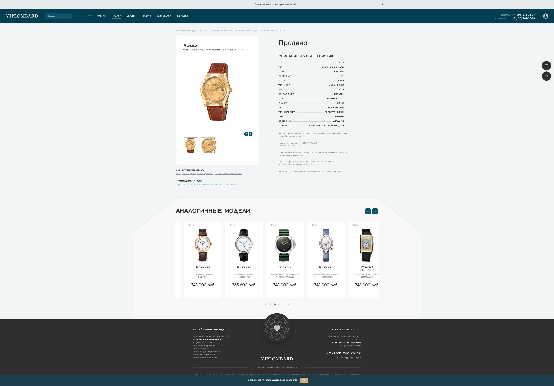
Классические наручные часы (228, 174)
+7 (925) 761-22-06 (523, 18)
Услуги (131, 16)
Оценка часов (217, 185)
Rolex (190, 45)
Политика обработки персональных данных (205, 356)
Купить (195, 294)
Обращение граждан (204, 345)
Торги (196, 348)
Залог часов (231, 185)
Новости (146, 16)
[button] (246, 134)
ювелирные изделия (284, 4)
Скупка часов (182, 185)
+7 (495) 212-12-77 (523, 14)
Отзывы (205, 348)
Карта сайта (214, 351)
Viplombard (22, 16)
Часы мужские (189, 174)
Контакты (182, 16)
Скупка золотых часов (200, 185)
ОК (304, 380)
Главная (101, 16)
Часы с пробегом (205, 174)
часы (268, 4)
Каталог (116, 16)
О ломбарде (164, 16)
